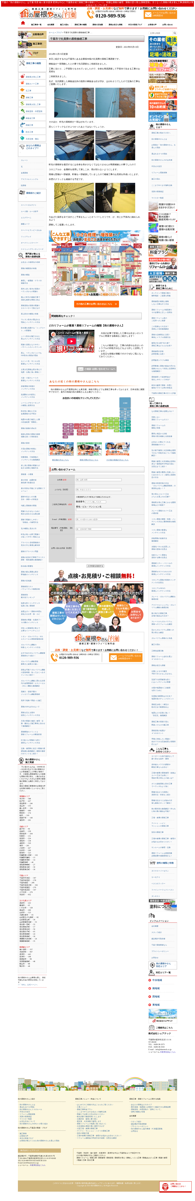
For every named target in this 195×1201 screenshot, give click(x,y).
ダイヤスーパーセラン (160, 871)
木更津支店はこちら (168, 1052)
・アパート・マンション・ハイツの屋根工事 (92, 1131)
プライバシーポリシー (160, 951)
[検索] (175, 33)
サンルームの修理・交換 (160, 847)
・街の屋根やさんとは (26, 1105)
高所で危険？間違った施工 (31, 700)
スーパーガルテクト (28, 205)
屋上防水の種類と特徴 (29, 314)
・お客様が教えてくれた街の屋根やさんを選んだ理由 (38, 1141)
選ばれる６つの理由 (159, 154)
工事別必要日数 (157, 651)
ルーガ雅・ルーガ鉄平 (29, 211)
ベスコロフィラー (158, 884)
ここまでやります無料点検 (161, 185)
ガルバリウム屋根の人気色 (161, 638)
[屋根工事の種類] (26, 70)
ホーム (51, 33)
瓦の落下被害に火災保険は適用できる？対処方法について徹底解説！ (163, 452)
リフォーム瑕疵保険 (159, 173)
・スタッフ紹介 (135, 1122)
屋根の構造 (25, 275)
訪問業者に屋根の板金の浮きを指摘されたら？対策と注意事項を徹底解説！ (163, 368)
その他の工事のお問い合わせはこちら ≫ (96, 304)
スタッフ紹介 (156, 932)
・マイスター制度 (25, 1119)
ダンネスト (155, 896)
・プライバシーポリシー (138, 1126)
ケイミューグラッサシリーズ (32, 249)
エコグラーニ (26, 218)
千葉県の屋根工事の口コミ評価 (163, 393)
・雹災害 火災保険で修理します (88, 1121)
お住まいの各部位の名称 (30, 262)
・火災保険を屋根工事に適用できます (90, 1126)
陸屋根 (23, 185)
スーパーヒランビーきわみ (31, 230)
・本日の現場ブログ (25, 1138)
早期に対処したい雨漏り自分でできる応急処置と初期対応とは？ (163, 741)
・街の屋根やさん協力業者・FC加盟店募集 (145, 1129)
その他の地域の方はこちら (117, 460)
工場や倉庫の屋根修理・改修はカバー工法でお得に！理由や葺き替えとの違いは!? (163, 775)
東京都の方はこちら (60, 460)
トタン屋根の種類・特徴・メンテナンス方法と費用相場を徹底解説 (163, 521)
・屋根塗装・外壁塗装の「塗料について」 (145, 1109)
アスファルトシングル (29, 179)
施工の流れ (155, 179)
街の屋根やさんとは (159, 139)
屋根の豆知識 (26, 581)
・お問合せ (133, 1131)
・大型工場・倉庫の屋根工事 (86, 1128)
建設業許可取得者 (158, 939)
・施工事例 (22, 1133)
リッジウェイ (26, 237)
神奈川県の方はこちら (89, 460)
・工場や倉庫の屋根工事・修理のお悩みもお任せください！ (98, 1136)
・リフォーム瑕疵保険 (26, 1114)
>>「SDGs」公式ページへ (28, 985)
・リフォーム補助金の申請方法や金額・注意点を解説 (96, 1138)
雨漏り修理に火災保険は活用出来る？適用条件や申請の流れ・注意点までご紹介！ (163, 463)
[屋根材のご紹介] (26, 199)
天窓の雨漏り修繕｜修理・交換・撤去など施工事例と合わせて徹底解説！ (33, 723)
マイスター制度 (157, 198)
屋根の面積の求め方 (28, 428)
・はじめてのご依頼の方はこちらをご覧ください (94, 1105)
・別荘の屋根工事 (82, 1133)
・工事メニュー (81, 1107)
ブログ (59, 33)
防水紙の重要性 (27, 566)
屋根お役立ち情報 (158, 665)
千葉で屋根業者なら (159, 945)
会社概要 (154, 926)
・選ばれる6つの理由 (26, 1107)
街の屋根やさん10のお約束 (161, 160)
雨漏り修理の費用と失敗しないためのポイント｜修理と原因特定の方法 (163, 474)
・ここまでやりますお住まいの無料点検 (90, 1112)
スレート (24, 160)
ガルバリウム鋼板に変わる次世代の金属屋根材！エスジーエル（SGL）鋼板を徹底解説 (33, 683)
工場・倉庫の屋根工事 (160, 818)
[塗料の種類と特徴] (175, 865)
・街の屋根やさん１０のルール (30, 1109)
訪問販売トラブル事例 (160, 360)
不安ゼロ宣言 (156, 166)
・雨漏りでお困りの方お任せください (90, 1114)
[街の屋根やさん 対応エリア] (175, 967)
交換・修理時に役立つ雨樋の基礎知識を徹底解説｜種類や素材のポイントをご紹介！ (33, 751)
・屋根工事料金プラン (83, 1109)
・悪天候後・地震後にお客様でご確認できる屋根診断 (150, 1107)
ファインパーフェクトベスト (162, 890)
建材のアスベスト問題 (29, 551)
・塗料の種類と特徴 (137, 1112)
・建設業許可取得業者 (138, 1124)
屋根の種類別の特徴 (28, 268)
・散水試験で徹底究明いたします (88, 1117)
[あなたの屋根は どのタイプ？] (20, 155)
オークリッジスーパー (29, 243)
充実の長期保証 (157, 192)
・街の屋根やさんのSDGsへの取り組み (33, 1124)
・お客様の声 (23, 1136)
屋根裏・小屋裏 (27, 474)
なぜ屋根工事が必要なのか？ (162, 411)
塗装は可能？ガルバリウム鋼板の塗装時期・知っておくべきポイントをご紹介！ (33, 672)
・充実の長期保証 (25, 1117)
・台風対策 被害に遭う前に (86, 1119)
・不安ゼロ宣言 (24, 1112)
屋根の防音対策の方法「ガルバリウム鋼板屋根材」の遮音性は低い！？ (163, 485)
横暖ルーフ (25, 224)
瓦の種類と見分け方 (28, 528)
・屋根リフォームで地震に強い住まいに (90, 1124)
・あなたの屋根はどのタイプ (140, 1105)
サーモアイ (155, 877)
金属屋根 (24, 173)
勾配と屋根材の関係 (28, 506)
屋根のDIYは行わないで (30, 707)
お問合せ (154, 958)
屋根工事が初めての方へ (160, 133)
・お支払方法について (26, 1121)
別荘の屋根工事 (157, 832)
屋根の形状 (25, 443)
